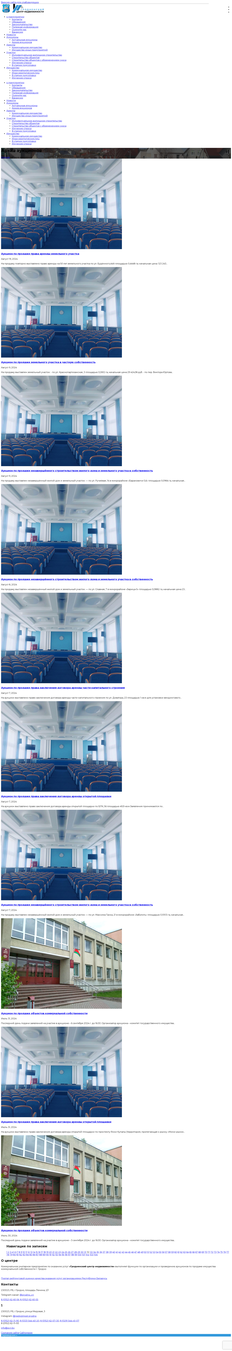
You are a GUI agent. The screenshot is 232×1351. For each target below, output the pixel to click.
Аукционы (12, 37)
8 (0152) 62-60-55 (29, 1299)
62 (181, 1252)
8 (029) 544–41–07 (69, 1320)
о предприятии (15, 17)
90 (47, 1254)
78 (7, 1254)
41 (117, 1252)
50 (145, 1252)
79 (11, 1254)
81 (18, 1254)
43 (123, 1252)
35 (97, 1252)
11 (26, 1252)
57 (166, 1252)
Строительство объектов (25, 57)
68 (199, 1252)
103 (91, 1254)
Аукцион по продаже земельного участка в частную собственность (48, 362)
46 (132, 1252)
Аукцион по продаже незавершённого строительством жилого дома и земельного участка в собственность (77, 470)
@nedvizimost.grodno (25, 1316)
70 (206, 1252)
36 (100, 1252)
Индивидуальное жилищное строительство (37, 55)
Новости (11, 34)
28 (75, 1252)
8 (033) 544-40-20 (29, 1320)
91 (50, 1254)
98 (72, 1254)
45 (129, 1252)
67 (196, 1252)
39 (110, 1252)
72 (212, 1252)
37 (104, 1252)
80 (14, 1254)
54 (157, 1252)
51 (148, 1252)
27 (72, 1252)
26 (69, 1252)
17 (42, 1252)
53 (154, 1252)
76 (224, 1252)
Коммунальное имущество (27, 47)
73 (215, 1252)
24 (62, 1252)
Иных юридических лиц (26, 73)
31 (85, 1252)
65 (190, 1252)
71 (209, 1252)
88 (40, 1254)
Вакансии (17, 32)
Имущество (12, 67)
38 (107, 1252)
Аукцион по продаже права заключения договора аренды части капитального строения (63, 687)
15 (37, 1252)
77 (227, 1252)
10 (24, 1252)
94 (60, 1254)
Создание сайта (10, 1332)
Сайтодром (26, 1332)
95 (63, 1254)
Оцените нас (19, 29)
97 (69, 1254)
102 (87, 1254)
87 (37, 1254)
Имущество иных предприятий (30, 50)
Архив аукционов (22, 42)
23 (59, 1252)
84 (27, 1254)
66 (193, 1252)
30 (82, 1252)
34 (94, 1252)
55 (160, 1252)
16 (39, 1252)
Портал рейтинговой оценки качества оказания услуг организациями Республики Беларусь (54, 1278)
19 (47, 1252)
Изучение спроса (21, 62)
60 (175, 1252)
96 (66, 1254)
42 (119, 1252)
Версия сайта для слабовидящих (20, 2)
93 (56, 1254)
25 (66, 1252)
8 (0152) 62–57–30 (49, 1320)
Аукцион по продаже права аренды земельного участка (40, 253)
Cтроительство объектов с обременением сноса (39, 60)
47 (135, 1252)
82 (20, 1254)
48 (138, 1252)
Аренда (10, 45)
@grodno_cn (27, 1295)
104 (96, 1254)
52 (151, 1252)
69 (203, 1252)
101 (83, 1254)
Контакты (17, 19)
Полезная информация (25, 27)
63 (184, 1252)
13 (31, 1252)
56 (163, 1252)
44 (126, 1252)
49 (142, 1252)
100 (79, 1254)
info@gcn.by (8, 1328)
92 (53, 1254)
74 (218, 1252)
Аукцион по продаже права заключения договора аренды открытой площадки (56, 796)
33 (91, 1252)
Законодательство (22, 24)
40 (113, 1252)
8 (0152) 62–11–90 (10, 1320)
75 (221, 1252)
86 (34, 1254)
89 (44, 1254)
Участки (11, 52)
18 (45, 1252)
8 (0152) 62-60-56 (10, 1299)
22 (56, 1252)
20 (50, 1252)
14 (34, 1252)
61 (178, 1252)
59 (172, 1252)
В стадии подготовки (24, 65)
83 (24, 1254)
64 (187, 1252)
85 (30, 1254)
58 (169, 1252)
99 (76, 1254)
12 (29, 1252)
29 (78, 1252)
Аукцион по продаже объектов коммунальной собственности (44, 1013)
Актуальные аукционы (24, 39)
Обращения (19, 22)
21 (53, 1252)
